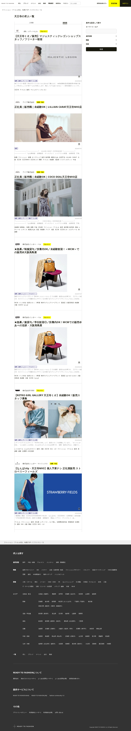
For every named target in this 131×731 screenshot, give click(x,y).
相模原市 (59, 606)
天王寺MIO (26, 160)
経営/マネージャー (28, 570)
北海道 (40, 594)
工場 (105, 582)
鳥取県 (40, 636)
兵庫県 (78, 629)
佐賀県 (61, 644)
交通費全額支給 (62, 522)
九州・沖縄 (26, 644)
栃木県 (47, 601)
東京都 (90, 601)
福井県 (67, 613)
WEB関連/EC (37, 574)
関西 (40, 160)
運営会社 (16, 678)
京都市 (53, 629)
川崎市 (53, 606)
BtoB (73, 586)
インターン (50, 562)
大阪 (52, 229)
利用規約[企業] (48, 712)
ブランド (30, 654)
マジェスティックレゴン (38, 90)
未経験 (52, 160)
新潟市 (46, 613)
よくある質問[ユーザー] (45, 678)
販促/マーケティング (99, 570)
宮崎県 (94, 644)
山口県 (81, 636)
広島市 (73, 636)
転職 (15, 157)
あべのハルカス (71, 376)
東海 (24, 621)
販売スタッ (31, 303)
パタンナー (86, 570)
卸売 (99, 582)
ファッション (22, 157)
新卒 (24, 562)
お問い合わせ (59, 712)
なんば (26, 305)
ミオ (55, 449)
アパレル (23, 90)
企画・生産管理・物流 (56, 570)
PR (59, 582)
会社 (45, 654)
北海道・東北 (27, 594)
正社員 (40, 227)
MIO (39, 524)
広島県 (67, 636)
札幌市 (46, 594)
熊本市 (80, 644)
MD (38, 570)
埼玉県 (60, 601)
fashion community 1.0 (57, 695)
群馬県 (54, 601)
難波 (29, 524)
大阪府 (57, 160)
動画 (50, 654)
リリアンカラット (66, 160)
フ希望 (38, 303)
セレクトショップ (68, 582)
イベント (38, 654)
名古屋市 (72, 621)
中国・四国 (26, 636)
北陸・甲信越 (27, 613)
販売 (28, 90)
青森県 (54, 594)
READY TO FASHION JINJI (39, 695)
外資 (67, 586)
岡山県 (54, 636)
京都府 (47, 629)
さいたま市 (67, 601)
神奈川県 (41, 606)
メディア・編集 (59, 586)
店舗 (76, 227)
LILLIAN (68, 157)
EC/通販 (78, 582)
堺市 (70, 629)
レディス (24, 229)
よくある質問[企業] (61, 678)
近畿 (24, 629)
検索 (101, 49)
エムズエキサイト (30, 449)
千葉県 (77, 601)
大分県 (88, 644)
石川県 (61, 613)
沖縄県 (109, 644)
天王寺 (16, 90)
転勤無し (23, 227)
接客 (18, 524)
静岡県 (47, 621)
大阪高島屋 (70, 303)
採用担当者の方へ (74, 678)
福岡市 (53, 644)
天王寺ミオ (34, 160)
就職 (29, 157)
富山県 (54, 613)
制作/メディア (47, 574)
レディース (44, 522)
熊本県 (74, 644)
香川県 (94, 636)
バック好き (22, 303)
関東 (24, 601)
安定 (37, 229)
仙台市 (73, 594)
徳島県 (87, 636)
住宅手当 (62, 157)
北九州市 (46, 644)
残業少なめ (54, 157)
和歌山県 (99, 629)
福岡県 (40, 644)
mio (51, 449)
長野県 (81, 613)
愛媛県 (101, 636)
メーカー (42, 582)
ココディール (72, 229)
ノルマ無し (52, 522)
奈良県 (92, 629)
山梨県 (74, 613)
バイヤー (44, 570)
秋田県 (81, 594)
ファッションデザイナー (73, 570)
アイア (48, 229)
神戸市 (84, 629)
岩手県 (61, 594)
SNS (22, 524)
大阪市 (66, 629)
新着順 (65, 23)
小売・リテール (27, 582)
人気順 (31, 23)
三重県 (81, 621)
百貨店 (63, 303)
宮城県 (67, 594)
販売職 (48, 157)
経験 (19, 451)
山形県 (87, 594)
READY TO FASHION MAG (21, 695)
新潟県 (40, 613)
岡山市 (59, 636)
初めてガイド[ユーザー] (28, 678)
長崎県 (67, 644)
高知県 (107, 636)
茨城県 (40, 601)
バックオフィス (59, 574)
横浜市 (47, 606)
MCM (16, 303)
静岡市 (53, 621)
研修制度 (71, 522)
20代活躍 (31, 451)
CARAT (74, 157)
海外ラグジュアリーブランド (50, 303)
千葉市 (82, 601)
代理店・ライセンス (89, 582)
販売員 (71, 227)
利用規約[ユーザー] (35, 712)
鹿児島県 (101, 644)
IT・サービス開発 (28, 586)
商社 (36, 582)
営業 (24, 574)
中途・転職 (31, 562)
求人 (24, 654)
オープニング (36, 157)
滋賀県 (40, 629)
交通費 (24, 451)
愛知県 (66, 621)
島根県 (47, 636)
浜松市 (58, 621)
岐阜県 (40, 621)
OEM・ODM (52, 582)
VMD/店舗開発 (112, 570)
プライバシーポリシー (20, 712)
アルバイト (40, 562)
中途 (74, 160)
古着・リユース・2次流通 (44, 586)
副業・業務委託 (61, 562)
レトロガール (18, 449)
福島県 (94, 594)
